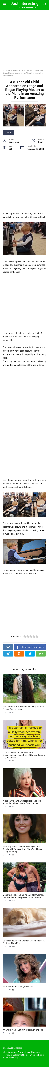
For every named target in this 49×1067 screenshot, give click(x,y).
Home (5, 70)
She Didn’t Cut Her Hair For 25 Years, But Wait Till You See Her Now (23, 707)
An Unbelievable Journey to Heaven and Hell (23, 1030)
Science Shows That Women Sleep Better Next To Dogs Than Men (24, 941)
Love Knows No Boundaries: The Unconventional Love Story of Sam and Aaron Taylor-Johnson (24, 755)
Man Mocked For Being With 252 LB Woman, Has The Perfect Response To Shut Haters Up (23, 896)
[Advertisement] (24, 41)
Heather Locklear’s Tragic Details (18, 986)
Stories (8, 132)
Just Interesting (25, 3)
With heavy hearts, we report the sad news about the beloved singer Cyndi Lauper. (22, 802)
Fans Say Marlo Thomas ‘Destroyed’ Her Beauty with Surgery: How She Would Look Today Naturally (22, 849)
